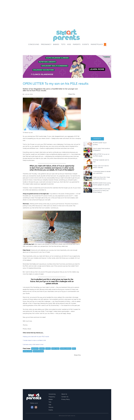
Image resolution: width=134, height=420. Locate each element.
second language (38, 351)
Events (85, 44)
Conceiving (33, 44)
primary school (27, 351)
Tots (63, 44)
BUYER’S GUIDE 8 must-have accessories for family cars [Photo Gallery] (101, 190)
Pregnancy (46, 44)
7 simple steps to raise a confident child (34, 340)
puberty (48, 348)
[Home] (66, 35)
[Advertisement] (67, 14)
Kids (69, 44)
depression (35, 348)
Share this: (71, 94)
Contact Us (64, 397)
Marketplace (97, 44)
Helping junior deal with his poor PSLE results (36, 336)
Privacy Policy (65, 399)
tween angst (55, 348)
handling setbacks (66, 348)
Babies (56, 44)
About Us (64, 394)
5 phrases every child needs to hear (33, 344)
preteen (42, 348)
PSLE (73, 348)
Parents (77, 44)
